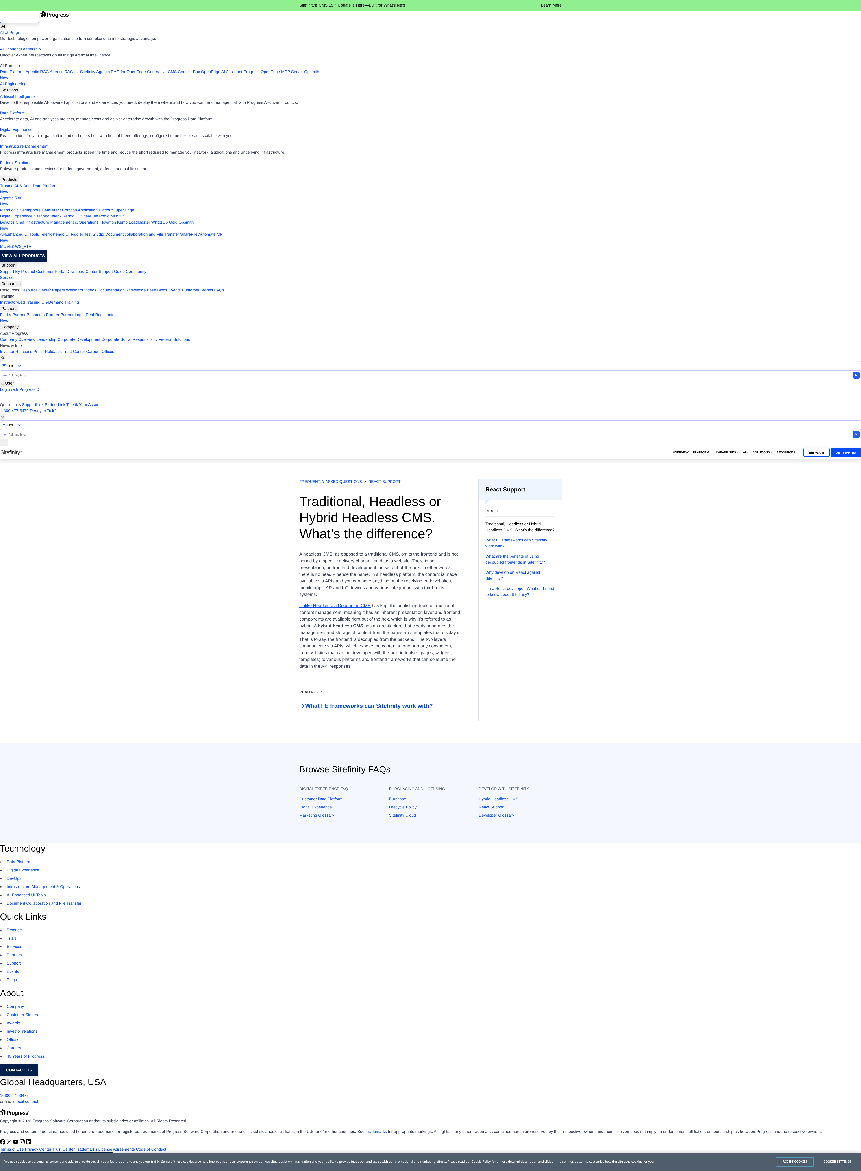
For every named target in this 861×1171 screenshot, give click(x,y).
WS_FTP (23, 246)
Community (136, 271)
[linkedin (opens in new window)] (28, 1143)
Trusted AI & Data (16, 186)
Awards (13, 1023)
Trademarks (376, 1131)
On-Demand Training (60, 302)
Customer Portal (50, 271)
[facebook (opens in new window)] (3, 1143)
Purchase (397, 799)
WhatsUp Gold (164, 222)
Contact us (19, 1070)
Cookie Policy (481, 1162)
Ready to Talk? (43, 410)
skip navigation (19, 17)
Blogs (162, 290)
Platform (701, 452)
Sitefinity (41, 216)
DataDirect (51, 210)
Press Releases (47, 351)
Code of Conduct (151, 1149)
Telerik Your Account (84, 404)
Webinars (74, 290)
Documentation (111, 290)
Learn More (551, 5)
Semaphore (30, 210)
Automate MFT (112, 237)
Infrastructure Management (24, 146)
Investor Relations (16, 351)
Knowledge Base (141, 290)
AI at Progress (13, 32)
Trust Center (74, 351)
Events (174, 290)
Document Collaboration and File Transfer (44, 903)
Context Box (189, 72)
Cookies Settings (837, 1162)
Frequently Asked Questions (330, 482)
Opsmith (159, 75)
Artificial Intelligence (18, 96)
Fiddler (77, 234)
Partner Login (72, 315)
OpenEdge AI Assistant (221, 72)
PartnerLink (55, 404)
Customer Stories (197, 290)
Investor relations (22, 1031)
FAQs (219, 290)
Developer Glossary (496, 815)
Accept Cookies (795, 1162)
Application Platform (96, 210)
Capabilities (726, 452)
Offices (108, 351)
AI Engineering (13, 84)
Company (10, 327)
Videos (90, 290)
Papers (58, 290)
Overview (681, 452)
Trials (11, 938)
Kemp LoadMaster (133, 222)
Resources (11, 284)
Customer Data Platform (321, 799)
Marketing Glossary (316, 815)
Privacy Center (38, 1149)
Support (8, 265)
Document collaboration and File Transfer (142, 234)
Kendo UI (71, 216)
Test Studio (94, 234)
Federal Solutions (15, 163)
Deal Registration (58, 318)
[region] (430, 1162)
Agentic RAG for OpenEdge (121, 72)
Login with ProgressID (19, 389)
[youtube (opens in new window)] (16, 1143)
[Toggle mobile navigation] (4, 442)
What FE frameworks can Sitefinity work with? (369, 705)
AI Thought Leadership (20, 49)
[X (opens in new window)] (10, 1143)
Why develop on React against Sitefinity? (512, 575)
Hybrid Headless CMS (498, 799)
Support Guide (112, 271)
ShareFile (89, 216)
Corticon (69, 210)
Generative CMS (162, 72)
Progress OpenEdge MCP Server (273, 72)
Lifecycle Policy (403, 807)
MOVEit (117, 216)
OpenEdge (124, 210)
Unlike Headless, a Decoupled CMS (335, 605)
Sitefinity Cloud (402, 815)
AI (3, 26)
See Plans (816, 452)
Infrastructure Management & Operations (61, 222)
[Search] (2, 358)
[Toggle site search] (2, 417)
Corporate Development (78, 339)
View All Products (23, 256)
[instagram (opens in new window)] (23, 1143)
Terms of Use (12, 1149)
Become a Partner (43, 315)
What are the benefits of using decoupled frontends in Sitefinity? (515, 559)
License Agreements (116, 1149)
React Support (384, 482)
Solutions (9, 90)
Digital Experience (16, 129)
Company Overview (17, 339)
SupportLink (32, 404)
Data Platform (12, 72)
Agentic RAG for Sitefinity (72, 72)
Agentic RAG (37, 72)
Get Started (846, 452)
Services (7, 277)
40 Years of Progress (25, 1056)
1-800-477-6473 (14, 410)
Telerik (56, 216)
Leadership (46, 339)
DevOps (7, 222)
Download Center (82, 271)
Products (9, 179)
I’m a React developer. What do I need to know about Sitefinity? (519, 591)
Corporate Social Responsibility (129, 339)
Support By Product (17, 271)
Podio (104, 216)
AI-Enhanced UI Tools (19, 234)
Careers (93, 351)
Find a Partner (13, 315)
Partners (9, 308)
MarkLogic (9, 210)
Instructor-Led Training (20, 302)
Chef (20, 222)
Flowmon (108, 222)
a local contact (25, 1101)
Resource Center (35, 290)
